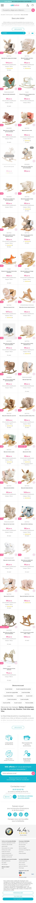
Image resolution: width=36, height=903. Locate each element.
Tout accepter (18, 899)
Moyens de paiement (6, 853)
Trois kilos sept (28, 709)
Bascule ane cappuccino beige (9, 58)
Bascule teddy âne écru (27, 488)
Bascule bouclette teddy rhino (26, 415)
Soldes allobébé (22, 853)
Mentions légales (22, 848)
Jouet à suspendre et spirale (23, 689)
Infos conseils (22, 862)
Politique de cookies (6, 849)
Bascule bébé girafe (9, 166)
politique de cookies (8, 890)
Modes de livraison (6, 851)
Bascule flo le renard (9, 596)
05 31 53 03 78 (27, 761)
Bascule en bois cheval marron (27, 307)
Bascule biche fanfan (9, 488)
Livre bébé (19, 696)
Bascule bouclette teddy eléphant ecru (27, 344)
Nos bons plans (22, 844)
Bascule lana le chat (27, 130)
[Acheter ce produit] (16, 53)
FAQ (3, 868)
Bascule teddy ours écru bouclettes (27, 59)
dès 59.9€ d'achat (9, 743)
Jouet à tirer (29, 696)
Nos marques (22, 846)
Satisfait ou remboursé (7, 856)
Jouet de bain (8, 689)
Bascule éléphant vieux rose (27, 596)
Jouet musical (17, 702)
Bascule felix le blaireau (27, 524)
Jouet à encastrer (12, 699)
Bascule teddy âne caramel (9, 415)
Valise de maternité (23, 866)
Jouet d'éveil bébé (8, 696)
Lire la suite (18, 29)
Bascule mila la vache (9, 451)
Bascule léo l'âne (27, 451)
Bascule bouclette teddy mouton (27, 199)
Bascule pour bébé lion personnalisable (9, 199)
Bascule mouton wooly (9, 560)
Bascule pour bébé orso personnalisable (9, 633)
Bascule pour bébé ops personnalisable (9, 344)
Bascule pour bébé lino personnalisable (27, 167)
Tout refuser (18, 896)
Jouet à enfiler (6, 702)
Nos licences (4, 864)
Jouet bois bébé (26, 692)
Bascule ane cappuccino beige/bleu (27, 235)
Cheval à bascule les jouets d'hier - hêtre (27, 633)
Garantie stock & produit (7, 855)
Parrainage (21, 868)
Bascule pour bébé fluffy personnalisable (9, 380)
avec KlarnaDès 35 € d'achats (27, 744)
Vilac (2, 711)
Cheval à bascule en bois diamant (9, 669)
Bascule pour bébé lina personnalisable (9, 131)
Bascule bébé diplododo (9, 94)
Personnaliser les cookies (7, 848)
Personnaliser (18, 893)
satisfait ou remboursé (9, 759)
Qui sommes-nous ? (23, 842)
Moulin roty (11, 709)
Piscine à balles (29, 702)
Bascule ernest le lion (9, 307)
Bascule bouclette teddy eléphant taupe (9, 235)
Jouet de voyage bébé (12, 692)
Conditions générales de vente (8, 842)
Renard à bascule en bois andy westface (9, 272)
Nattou (21, 707)
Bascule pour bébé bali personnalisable (27, 561)
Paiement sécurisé (24, 870)
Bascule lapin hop (27, 379)
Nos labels (4, 862)
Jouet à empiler (24, 699)
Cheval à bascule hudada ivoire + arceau (27, 95)
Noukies (19, 709)
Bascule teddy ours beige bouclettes (27, 272)
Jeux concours (22, 864)
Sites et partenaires (6, 861)
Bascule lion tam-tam (9, 524)
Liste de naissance (23, 861)
